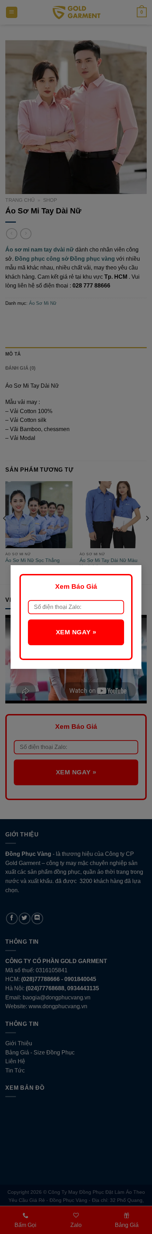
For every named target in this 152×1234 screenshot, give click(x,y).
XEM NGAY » (76, 632)
